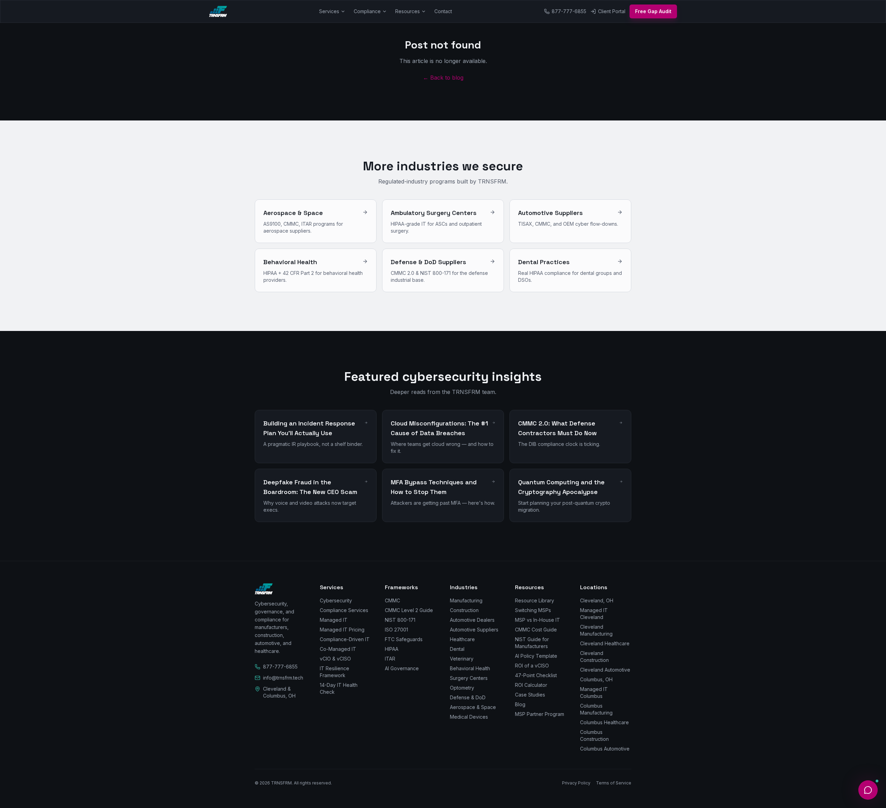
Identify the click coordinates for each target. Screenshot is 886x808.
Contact (443, 11)
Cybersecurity (336, 600)
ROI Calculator (531, 685)
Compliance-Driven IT (345, 639)
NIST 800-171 (400, 620)
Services (329, 11)
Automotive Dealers (472, 620)
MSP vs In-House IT (537, 620)
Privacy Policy (576, 782)
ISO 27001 (396, 629)
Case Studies (530, 695)
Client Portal (611, 11)
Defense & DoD (468, 697)
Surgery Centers (469, 678)
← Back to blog (443, 77)
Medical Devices (469, 717)
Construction (464, 610)
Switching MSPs (533, 610)
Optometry (462, 688)
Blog (520, 704)
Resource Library (534, 600)
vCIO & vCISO (335, 659)
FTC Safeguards (404, 639)
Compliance (367, 11)
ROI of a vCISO (532, 665)
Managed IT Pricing (342, 629)
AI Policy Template (536, 656)
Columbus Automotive (605, 749)
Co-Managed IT (338, 649)
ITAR (390, 659)
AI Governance (402, 668)
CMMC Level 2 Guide (409, 610)
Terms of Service (613, 782)
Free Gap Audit (653, 11)
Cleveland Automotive (605, 670)
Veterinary (461, 659)
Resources (407, 11)
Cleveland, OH (596, 600)
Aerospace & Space (473, 707)
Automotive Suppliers (474, 629)
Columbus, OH (596, 679)
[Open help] (868, 790)
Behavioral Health (470, 668)
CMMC (392, 600)
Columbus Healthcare (604, 722)
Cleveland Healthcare (605, 643)
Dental (457, 649)
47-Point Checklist (536, 675)
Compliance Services (344, 610)
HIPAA (391, 649)
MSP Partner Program (539, 714)
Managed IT (333, 620)
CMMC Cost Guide (536, 629)
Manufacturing (466, 600)
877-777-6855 (569, 11)
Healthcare (462, 639)
